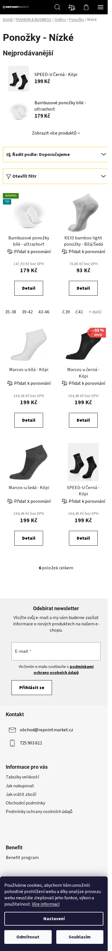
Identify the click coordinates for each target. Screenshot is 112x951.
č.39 (66, 312)
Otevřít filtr (24, 176)
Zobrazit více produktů (54, 133)
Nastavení (54, 919)
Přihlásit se (31, 687)
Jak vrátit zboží (21, 794)
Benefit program (22, 857)
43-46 (43, 312)
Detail (28, 288)
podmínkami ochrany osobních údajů (64, 669)
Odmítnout (27, 937)
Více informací (45, 904)
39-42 (27, 312)
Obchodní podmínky (25, 803)
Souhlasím (80, 937)
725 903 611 (31, 743)
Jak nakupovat (20, 786)
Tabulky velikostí (22, 777)
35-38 (10, 312)
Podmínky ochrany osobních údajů (39, 811)
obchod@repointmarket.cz (46, 730)
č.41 (79, 312)
